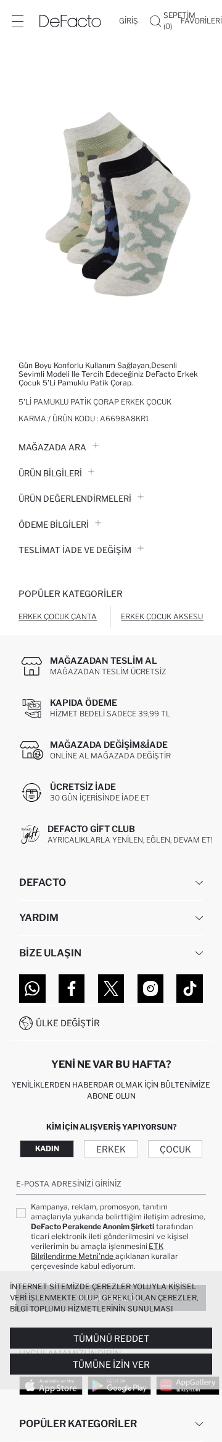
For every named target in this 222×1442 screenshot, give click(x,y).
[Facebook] (72, 988)
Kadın (47, 1148)
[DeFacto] (70, 21)
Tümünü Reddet (111, 1338)
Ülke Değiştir (68, 1023)
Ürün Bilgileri (50, 473)
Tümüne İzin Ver (111, 1364)
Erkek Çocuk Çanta (57, 616)
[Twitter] (111, 988)
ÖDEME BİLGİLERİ (53, 525)
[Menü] (17, 21)
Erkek (111, 1149)
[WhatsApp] (32, 988)
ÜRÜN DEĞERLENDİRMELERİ (74, 499)
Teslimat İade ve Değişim (74, 550)
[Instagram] (151, 988)
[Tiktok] (189, 988)
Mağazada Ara (52, 447)
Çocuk (175, 1149)
